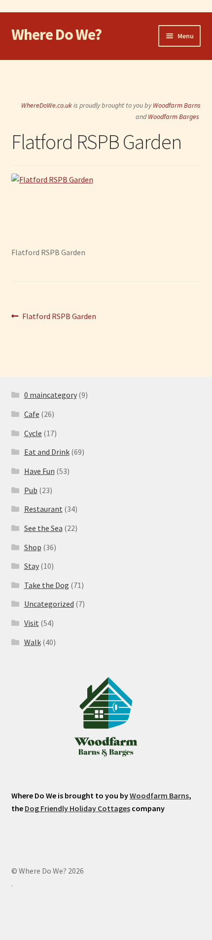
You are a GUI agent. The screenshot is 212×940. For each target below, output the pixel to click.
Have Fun (39, 471)
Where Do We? (56, 34)
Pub (30, 490)
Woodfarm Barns (177, 105)
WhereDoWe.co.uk (46, 105)
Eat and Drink (47, 452)
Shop (32, 547)
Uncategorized (49, 604)
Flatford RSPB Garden (59, 317)
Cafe (31, 414)
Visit (31, 623)
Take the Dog (46, 585)
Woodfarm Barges (173, 116)
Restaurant (43, 509)
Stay (31, 566)
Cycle (33, 433)
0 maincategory (50, 395)
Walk (32, 642)
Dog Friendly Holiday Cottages (77, 808)
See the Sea (43, 528)
